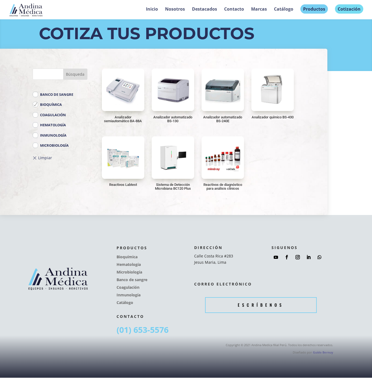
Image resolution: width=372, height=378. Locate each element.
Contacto (234, 9)
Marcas (259, 9)
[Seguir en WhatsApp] (319, 257)
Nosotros (175, 9)
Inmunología (53, 135)
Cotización (349, 9)
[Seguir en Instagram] (297, 257)
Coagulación (53, 114)
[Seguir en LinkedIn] (308, 257)
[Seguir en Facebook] (286, 257)
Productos (314, 9)
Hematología (53, 124)
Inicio (152, 9)
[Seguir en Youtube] (276, 257)
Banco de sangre (56, 94)
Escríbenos (261, 305)
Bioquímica (51, 104)
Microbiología (54, 145)
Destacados (204, 9)
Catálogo (283, 9)
